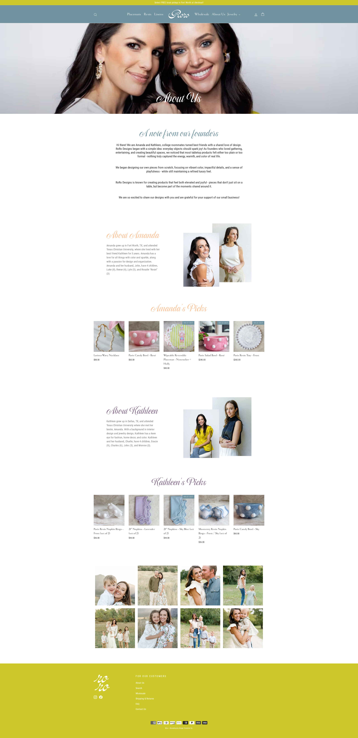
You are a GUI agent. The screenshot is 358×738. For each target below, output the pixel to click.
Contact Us (141, 709)
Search (139, 688)
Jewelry (233, 14)
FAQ (137, 704)
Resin (147, 14)
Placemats (134, 14)
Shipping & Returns (145, 698)
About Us (218, 14)
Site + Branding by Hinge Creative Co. (179, 728)
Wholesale (202, 14)
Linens (158, 14)
